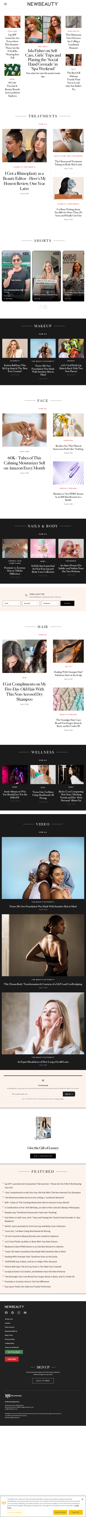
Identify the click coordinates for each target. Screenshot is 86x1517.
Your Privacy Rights (14, 1352)
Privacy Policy (10, 1339)
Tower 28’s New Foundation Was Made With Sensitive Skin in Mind (35, 1251)
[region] (43, 1506)
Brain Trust (9, 1335)
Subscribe (12, 1359)
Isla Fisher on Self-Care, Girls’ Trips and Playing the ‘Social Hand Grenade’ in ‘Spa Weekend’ (42, 1219)
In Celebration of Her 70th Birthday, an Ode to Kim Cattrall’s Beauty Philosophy (42, 1207)
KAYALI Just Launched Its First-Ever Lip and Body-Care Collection (35, 1226)
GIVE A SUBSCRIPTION (43, 1156)
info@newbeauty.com (11, 1409)
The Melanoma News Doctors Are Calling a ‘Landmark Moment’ (34, 1197)
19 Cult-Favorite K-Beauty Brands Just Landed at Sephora (31, 1236)
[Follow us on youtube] (25, 1312)
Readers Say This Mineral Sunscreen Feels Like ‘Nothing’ (31, 1212)
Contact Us (9, 1319)
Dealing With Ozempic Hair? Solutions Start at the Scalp (31, 1256)
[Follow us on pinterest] (12, 1312)
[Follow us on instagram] (18, 1312)
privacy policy (60, 1099)
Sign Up (67, 1094)
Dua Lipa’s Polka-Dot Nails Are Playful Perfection (28, 1286)
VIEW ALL (43, 124)
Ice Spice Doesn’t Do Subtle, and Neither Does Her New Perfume (35, 1271)
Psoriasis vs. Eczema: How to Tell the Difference (27, 1281)
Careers (7, 1323)
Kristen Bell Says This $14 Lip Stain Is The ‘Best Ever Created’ (33, 1266)
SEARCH (67, 603)
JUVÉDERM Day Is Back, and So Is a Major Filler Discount (31, 1261)
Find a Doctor (9, 1327)
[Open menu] (5, 4)
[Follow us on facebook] (6, 1312)
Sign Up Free (43, 1381)
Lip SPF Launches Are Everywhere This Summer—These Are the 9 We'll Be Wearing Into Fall (43, 1185)
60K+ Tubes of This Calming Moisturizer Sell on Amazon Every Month (37, 1202)
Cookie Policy (9, 1343)
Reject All (76, 1512)
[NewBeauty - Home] (43, 4)
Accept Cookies (60, 1512)
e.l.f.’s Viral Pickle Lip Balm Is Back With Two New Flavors (31, 1241)
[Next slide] (45, 307)
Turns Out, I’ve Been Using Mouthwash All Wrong (27, 1231)
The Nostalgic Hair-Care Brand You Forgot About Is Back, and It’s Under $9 (39, 1276)
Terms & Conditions (12, 1347)
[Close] (82, 1499)
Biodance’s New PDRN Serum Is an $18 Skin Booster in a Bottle (34, 1246)
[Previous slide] (41, 307)
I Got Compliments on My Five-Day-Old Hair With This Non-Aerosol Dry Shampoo (43, 1192)
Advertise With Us (11, 1331)
